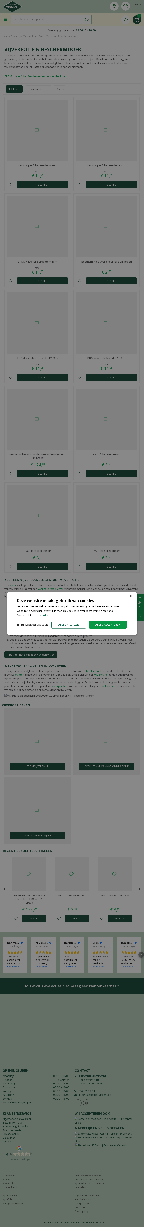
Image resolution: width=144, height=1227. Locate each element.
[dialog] (72, 613)
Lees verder (41, 615)
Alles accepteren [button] (107, 624)
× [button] (131, 596)
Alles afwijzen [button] (68, 624)
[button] (32, 625)
